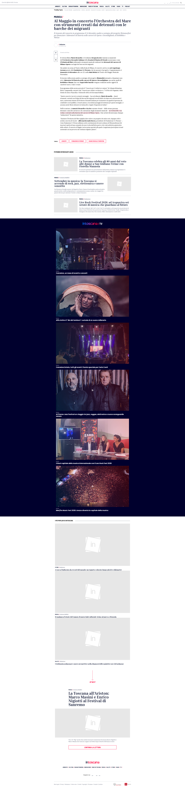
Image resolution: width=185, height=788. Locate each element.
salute (107, 6)
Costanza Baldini (64, 177)
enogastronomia (73, 6)
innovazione (83, 6)
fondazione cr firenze (77, 141)
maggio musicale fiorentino (96, 141)
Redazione (62, 44)
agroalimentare (76, 10)
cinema (83, 10)
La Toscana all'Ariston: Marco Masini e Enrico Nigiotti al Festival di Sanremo (89, 699)
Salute (57, 661)
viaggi (118, 6)
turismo (124, 10)
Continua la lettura (92, 747)
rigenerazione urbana (110, 10)
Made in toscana (93, 6)
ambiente (57, 6)
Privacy (62, 784)
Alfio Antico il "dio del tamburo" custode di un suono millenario (81, 320)
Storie (57, 567)
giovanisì (88, 10)
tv (122, 6)
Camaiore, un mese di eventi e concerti (71, 273)
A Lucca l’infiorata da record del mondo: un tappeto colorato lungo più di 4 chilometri (88, 570)
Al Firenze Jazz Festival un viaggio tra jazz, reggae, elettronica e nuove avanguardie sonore (90, 415)
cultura (64, 6)
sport (117, 10)
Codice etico (74, 784)
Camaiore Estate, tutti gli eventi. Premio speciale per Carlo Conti (82, 367)
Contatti (95, 784)
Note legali (56, 784)
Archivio (100, 784)
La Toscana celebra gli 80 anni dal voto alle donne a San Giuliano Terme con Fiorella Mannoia (102, 164)
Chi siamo (90, 784)
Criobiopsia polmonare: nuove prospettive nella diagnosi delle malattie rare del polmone (89, 664)
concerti (63, 141)
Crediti (79, 784)
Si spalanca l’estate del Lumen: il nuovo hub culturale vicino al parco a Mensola (85, 617)
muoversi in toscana (96, 10)
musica (102, 6)
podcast (127, 6)
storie (113, 6)
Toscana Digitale (68, 10)
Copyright (84, 784)
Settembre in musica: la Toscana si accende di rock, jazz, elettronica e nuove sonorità (79, 183)
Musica (58, 16)
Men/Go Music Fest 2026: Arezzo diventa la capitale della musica (82, 510)
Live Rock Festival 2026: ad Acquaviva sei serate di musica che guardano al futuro (104, 203)
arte (121, 10)
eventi (103, 10)
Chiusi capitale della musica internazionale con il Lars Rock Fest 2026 (84, 463)
